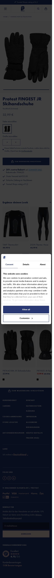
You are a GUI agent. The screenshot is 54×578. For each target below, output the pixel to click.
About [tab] (43, 264)
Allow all (26, 309)
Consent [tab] (9, 264)
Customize (24, 318)
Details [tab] (26, 264)
